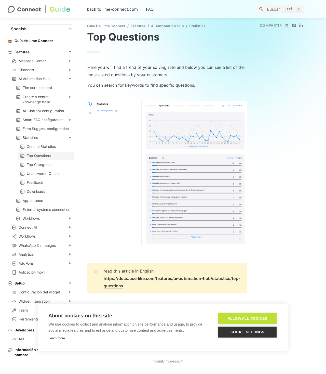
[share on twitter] (287, 25)
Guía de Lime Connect (106, 26)
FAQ (150, 9)
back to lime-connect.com (112, 9)
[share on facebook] (294, 25)
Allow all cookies (247, 318)
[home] (43, 9)
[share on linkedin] (301, 25)
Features (138, 26)
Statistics (197, 26)
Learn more (56, 338)
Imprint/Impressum (167, 361)
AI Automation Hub (167, 26)
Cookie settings (247, 332)
